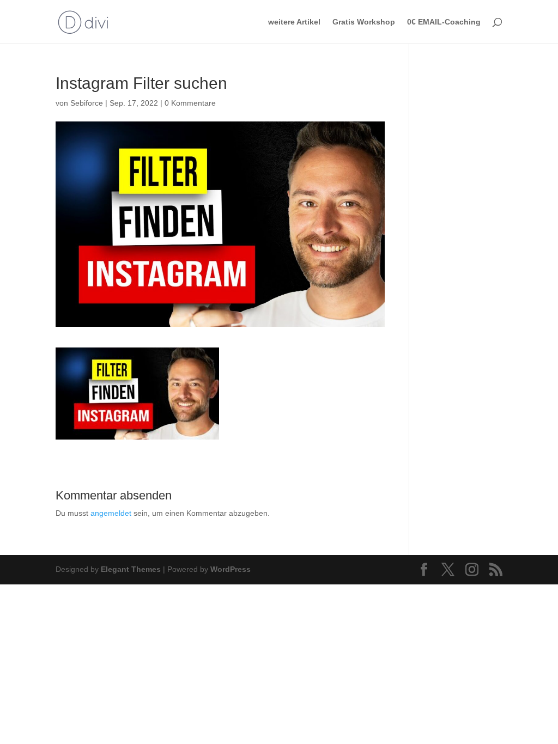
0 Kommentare (190, 103)
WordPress (230, 569)
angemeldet (110, 513)
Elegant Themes (131, 569)
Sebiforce (86, 103)
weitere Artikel (294, 22)
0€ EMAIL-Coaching (444, 22)
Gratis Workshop (363, 22)
